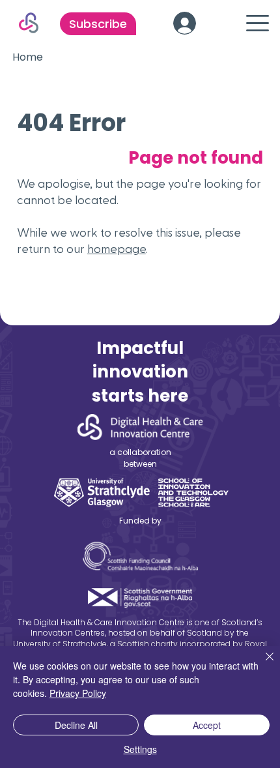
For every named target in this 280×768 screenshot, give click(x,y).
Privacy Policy (77, 693)
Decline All (76, 724)
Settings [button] (140, 749)
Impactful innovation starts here (140, 371)
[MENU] (250, 23)
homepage (116, 249)
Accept (207, 724)
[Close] (261, 664)
